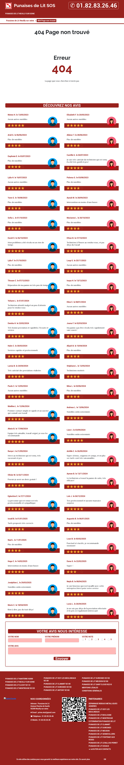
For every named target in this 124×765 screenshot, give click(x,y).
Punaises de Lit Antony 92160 (57, 690)
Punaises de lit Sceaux (99, 746)
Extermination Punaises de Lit (102, 721)
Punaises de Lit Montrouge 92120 (20, 688)
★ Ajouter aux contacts (100, 749)
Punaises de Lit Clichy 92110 (17, 685)
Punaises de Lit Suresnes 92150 (57, 687)
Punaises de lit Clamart (99, 724)
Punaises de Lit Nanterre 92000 (19, 679)
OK (105, 759)
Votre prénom (52, 637)
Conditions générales (92, 691)
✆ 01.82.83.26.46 (93, 5)
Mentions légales (90, 688)
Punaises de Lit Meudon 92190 (95, 681)
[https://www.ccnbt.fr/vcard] (74, 709)
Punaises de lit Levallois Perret (103, 743)
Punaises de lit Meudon (99, 731)
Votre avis (13, 646)
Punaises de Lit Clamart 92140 (57, 684)
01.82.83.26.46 (48, 716)
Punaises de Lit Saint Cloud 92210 (97, 684)
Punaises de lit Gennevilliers (102, 734)
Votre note (87, 637)
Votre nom (13, 637)
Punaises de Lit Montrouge (101, 718)
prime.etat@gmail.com (46, 712)
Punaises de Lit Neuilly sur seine (20, 14)
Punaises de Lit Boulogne (100, 715)
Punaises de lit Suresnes (100, 728)
